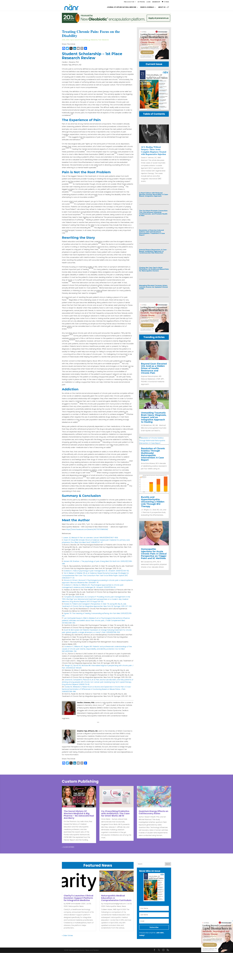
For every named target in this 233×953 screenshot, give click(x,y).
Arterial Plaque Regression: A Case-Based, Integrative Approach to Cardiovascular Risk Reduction (153, 251)
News (124, 906)
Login (148, 2)
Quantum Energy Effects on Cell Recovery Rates (153, 812)
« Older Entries (68, 847)
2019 (63, 40)
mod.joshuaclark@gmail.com (115, 904)
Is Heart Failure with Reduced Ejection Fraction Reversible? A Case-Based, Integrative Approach (153, 194)
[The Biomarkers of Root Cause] (154, 59)
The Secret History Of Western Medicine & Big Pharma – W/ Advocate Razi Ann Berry (79, 815)
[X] (159, 950)
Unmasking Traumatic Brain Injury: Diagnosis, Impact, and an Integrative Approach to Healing (153, 417)
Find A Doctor (129, 2)
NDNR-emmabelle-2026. (75, 904)
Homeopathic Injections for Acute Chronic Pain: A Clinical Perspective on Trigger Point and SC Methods (154, 554)
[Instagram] (163, 950)
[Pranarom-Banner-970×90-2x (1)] (116, 22)
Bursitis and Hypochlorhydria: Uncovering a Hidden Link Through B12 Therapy (152, 502)
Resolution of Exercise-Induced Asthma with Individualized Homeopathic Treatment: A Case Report (152, 232)
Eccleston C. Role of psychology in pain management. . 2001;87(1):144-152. (96, 571)
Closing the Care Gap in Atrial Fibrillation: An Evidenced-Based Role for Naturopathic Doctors (154, 269)
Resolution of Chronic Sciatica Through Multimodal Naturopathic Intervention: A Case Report (153, 454)
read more (147, 200)
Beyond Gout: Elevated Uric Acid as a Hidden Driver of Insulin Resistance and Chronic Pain (154, 368)
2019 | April (70, 40)
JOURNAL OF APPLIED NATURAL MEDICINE (121, 7)
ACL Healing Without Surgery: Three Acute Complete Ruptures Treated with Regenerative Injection (153, 150)
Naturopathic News (76, 906)
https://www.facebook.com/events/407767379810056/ (87, 529)
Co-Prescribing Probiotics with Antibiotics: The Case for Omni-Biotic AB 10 (115, 813)
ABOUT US (161, 7)
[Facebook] (154, 950)
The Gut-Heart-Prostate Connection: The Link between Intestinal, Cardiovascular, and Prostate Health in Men (153, 213)
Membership (156, 2)
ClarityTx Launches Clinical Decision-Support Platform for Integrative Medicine (78, 898)
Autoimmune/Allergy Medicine (86, 40)
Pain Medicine (103, 40)
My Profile (141, 2)
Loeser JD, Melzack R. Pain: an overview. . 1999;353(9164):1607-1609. (90, 538)
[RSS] (168, 950)
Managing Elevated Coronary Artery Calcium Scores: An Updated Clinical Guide (153, 287)
